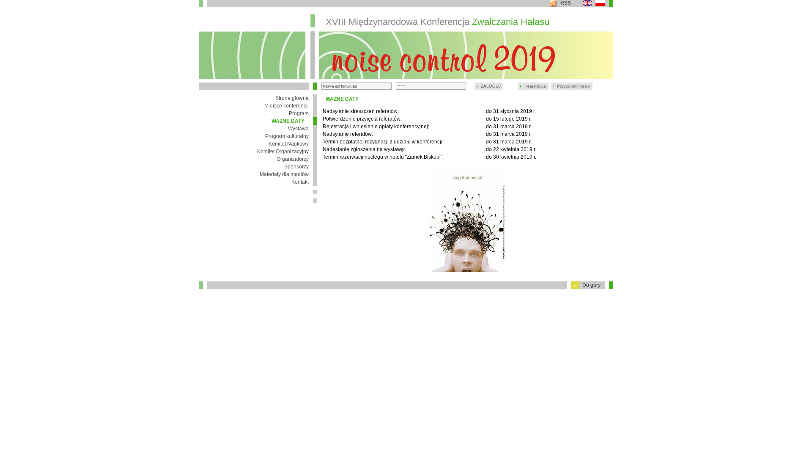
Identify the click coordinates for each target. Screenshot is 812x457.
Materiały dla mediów (284, 174)
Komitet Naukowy (289, 144)
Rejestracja (535, 86)
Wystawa (298, 129)
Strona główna (292, 98)
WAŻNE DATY (288, 121)
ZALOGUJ (491, 86)
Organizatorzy (293, 159)
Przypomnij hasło (573, 86)
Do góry (591, 285)
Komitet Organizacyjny (283, 151)
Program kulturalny (287, 136)
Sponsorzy (296, 167)
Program (299, 113)
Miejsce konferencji (286, 106)
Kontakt (300, 182)
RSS (565, 3)
